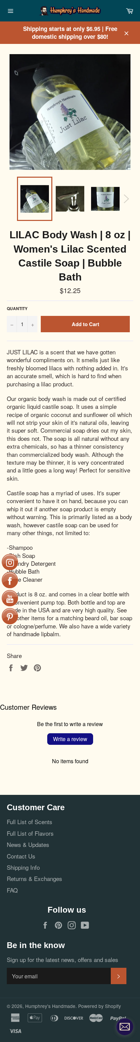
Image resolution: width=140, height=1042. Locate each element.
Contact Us (21, 856)
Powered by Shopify (99, 1006)
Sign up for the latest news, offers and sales (62, 959)
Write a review (70, 739)
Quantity (17, 308)
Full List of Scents (29, 821)
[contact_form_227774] (124, 1026)
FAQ (12, 890)
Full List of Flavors (30, 833)
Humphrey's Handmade (50, 1006)
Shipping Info (23, 867)
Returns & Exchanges (34, 878)
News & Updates (28, 844)
